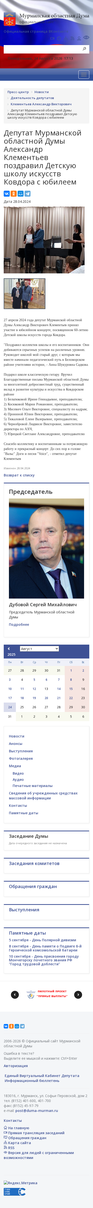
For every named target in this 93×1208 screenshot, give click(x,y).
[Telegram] (28, 194)
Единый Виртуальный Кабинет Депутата (41, 1075)
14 (59, 689)
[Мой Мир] (21, 194)
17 (10, 698)
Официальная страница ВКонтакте (36, 31)
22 (71, 698)
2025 (11, 654)
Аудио (18, 779)
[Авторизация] (79, 39)
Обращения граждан (26, 1137)
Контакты (18, 805)
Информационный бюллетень (31, 1080)
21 (59, 698)
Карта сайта (19, 1142)
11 (22, 689)
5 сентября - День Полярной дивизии (42, 940)
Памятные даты (23, 813)
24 (10, 707)
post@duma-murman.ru (36, 1110)
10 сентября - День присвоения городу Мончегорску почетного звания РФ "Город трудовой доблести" (44, 960)
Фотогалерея (21, 758)
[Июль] (8, 649)
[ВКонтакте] (7, 194)
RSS (10, 1147)
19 (34, 698)
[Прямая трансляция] (52, 39)
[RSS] (72, 39)
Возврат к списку (19, 475)
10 (10, 689)
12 (34, 689)
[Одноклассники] (14, 194)
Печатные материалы (33, 785)
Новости (16, 736)
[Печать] (59, 39)
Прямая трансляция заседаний (35, 1132)
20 (46, 698)
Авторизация (16, 1065)
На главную (18, 1128)
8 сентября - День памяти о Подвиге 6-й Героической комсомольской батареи (45, 948)
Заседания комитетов (34, 863)
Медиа (15, 765)
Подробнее (19, 624)
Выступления (21, 751)
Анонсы (15, 743)
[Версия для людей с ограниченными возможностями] (86, 38)
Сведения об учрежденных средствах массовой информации (43, 795)
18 (22, 698)
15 (71, 689)
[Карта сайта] (66, 39)
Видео (18, 773)
